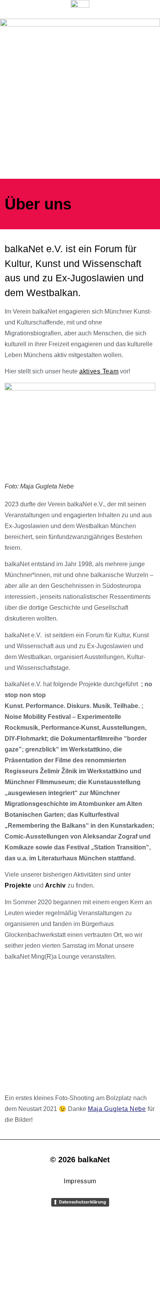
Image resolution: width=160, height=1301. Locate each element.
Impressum (80, 1181)
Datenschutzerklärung (82, 1202)
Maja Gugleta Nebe (117, 1109)
